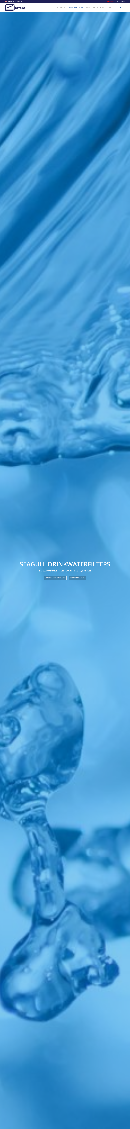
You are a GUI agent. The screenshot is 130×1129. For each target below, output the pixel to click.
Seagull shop (110, 1)
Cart (117, 1)
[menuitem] (110, 1)
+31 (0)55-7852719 (19, 1)
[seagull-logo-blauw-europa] (15, 7)
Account (122, 1)
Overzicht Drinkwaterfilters (55, 578)
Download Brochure (77, 578)
